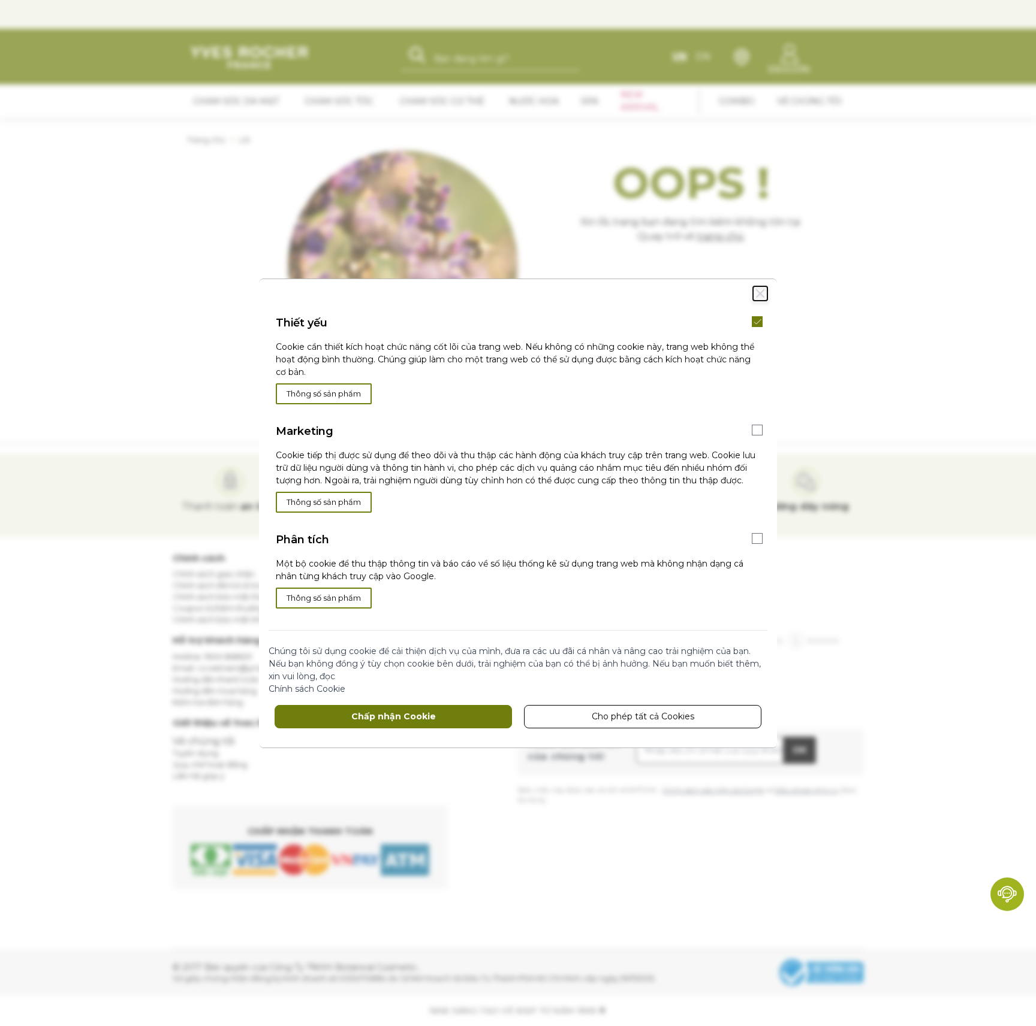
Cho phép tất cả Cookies (643, 716)
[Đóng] (760, 293)
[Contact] (1007, 894)
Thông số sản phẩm (324, 393)
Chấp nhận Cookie (393, 716)
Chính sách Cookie (307, 688)
